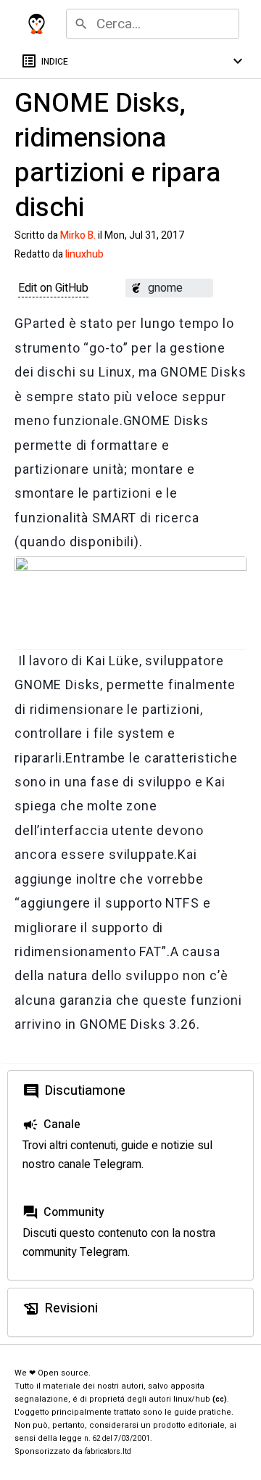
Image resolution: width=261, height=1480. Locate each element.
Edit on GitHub (53, 288)
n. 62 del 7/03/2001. (118, 1439)
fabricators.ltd (108, 1452)
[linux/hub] (36, 24)
